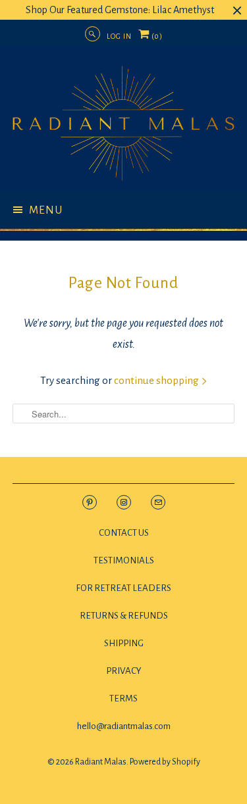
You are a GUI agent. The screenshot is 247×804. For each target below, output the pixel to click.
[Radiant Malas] (123, 123)
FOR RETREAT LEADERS (123, 588)
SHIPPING (124, 643)
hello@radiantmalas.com (124, 726)
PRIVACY (124, 671)
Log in (119, 36)
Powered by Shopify (165, 762)
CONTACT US (124, 533)
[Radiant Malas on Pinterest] (89, 501)
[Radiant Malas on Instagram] (124, 501)
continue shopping (157, 380)
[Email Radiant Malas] (158, 501)
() (156, 39)
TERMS (123, 698)
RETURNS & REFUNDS (124, 616)
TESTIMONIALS (124, 560)
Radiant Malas (100, 762)
